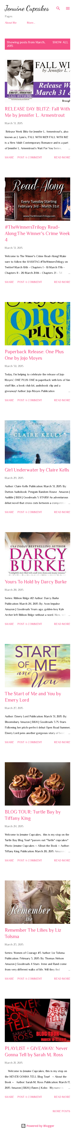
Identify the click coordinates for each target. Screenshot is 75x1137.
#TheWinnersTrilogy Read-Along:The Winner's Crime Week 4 (37, 233)
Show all (60, 42)
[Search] (58, 7)
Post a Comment (29, 157)
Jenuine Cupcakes (27, 8)
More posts (61, 1111)
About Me (11, 22)
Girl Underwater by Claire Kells (37, 470)
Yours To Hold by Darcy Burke (36, 581)
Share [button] (9, 157)
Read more (62, 157)
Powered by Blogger (40, 1126)
